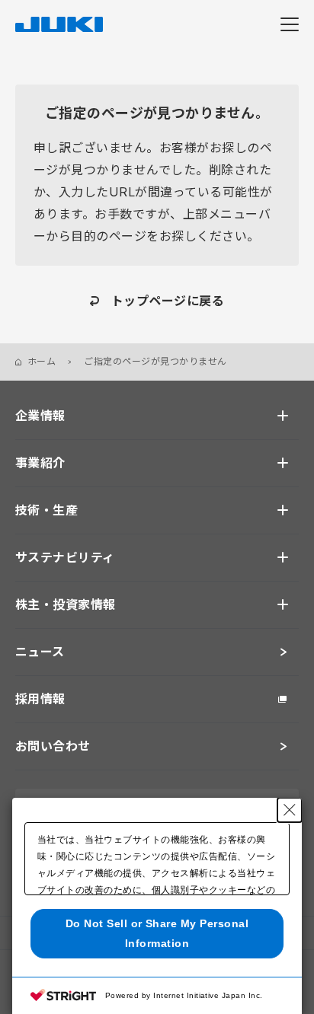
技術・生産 (46, 510)
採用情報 (40, 698)
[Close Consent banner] (289, 810)
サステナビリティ (65, 557)
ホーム (41, 361)
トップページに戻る (167, 300)
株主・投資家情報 (65, 604)
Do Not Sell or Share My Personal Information (157, 933)
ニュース (40, 651)
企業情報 (40, 415)
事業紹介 (40, 462)
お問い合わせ (53, 746)
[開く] (283, 416)
